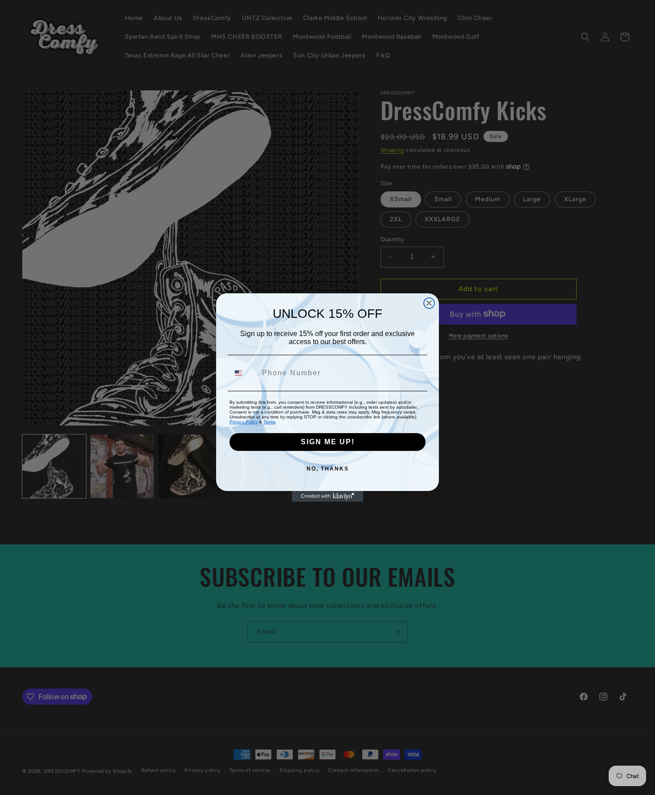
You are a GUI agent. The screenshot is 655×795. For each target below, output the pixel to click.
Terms (269, 421)
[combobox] (244, 373)
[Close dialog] (429, 303)
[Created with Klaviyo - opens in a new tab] (327, 496)
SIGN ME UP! (328, 442)
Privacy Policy (243, 421)
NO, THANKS (328, 469)
